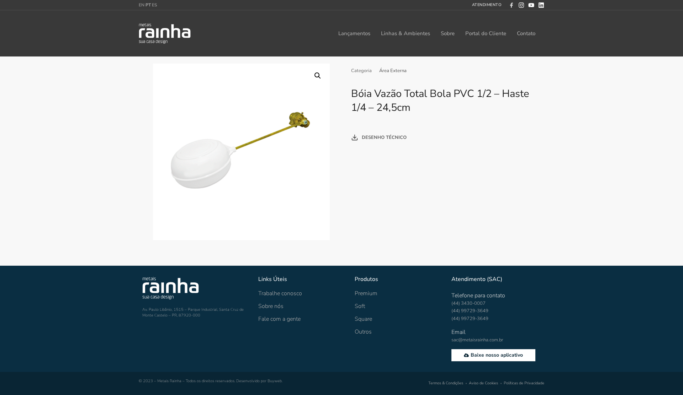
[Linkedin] (541, 5)
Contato (526, 33)
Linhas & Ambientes (405, 33)
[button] (317, 75)
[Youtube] (531, 5)
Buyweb (275, 381)
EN (141, 5)
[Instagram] (521, 5)
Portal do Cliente (485, 33)
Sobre (448, 33)
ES (154, 5)
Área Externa (393, 70)
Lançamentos (354, 33)
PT (148, 5)
